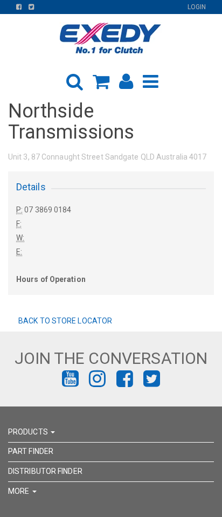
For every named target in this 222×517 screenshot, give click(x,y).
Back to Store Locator (64, 320)
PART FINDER (30, 451)
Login (197, 7)
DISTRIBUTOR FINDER (45, 471)
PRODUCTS (29, 432)
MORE (19, 491)
